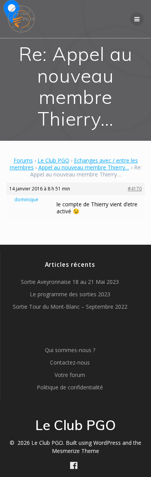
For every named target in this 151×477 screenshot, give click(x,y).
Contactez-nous (70, 362)
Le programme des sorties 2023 (70, 294)
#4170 (135, 188)
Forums (23, 160)
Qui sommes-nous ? (70, 350)
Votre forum (70, 374)
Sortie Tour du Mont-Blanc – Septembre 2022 (70, 306)
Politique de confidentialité (70, 387)
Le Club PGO (53, 160)
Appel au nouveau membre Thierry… (83, 167)
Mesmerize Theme (75, 451)
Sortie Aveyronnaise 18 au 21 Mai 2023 (70, 281)
